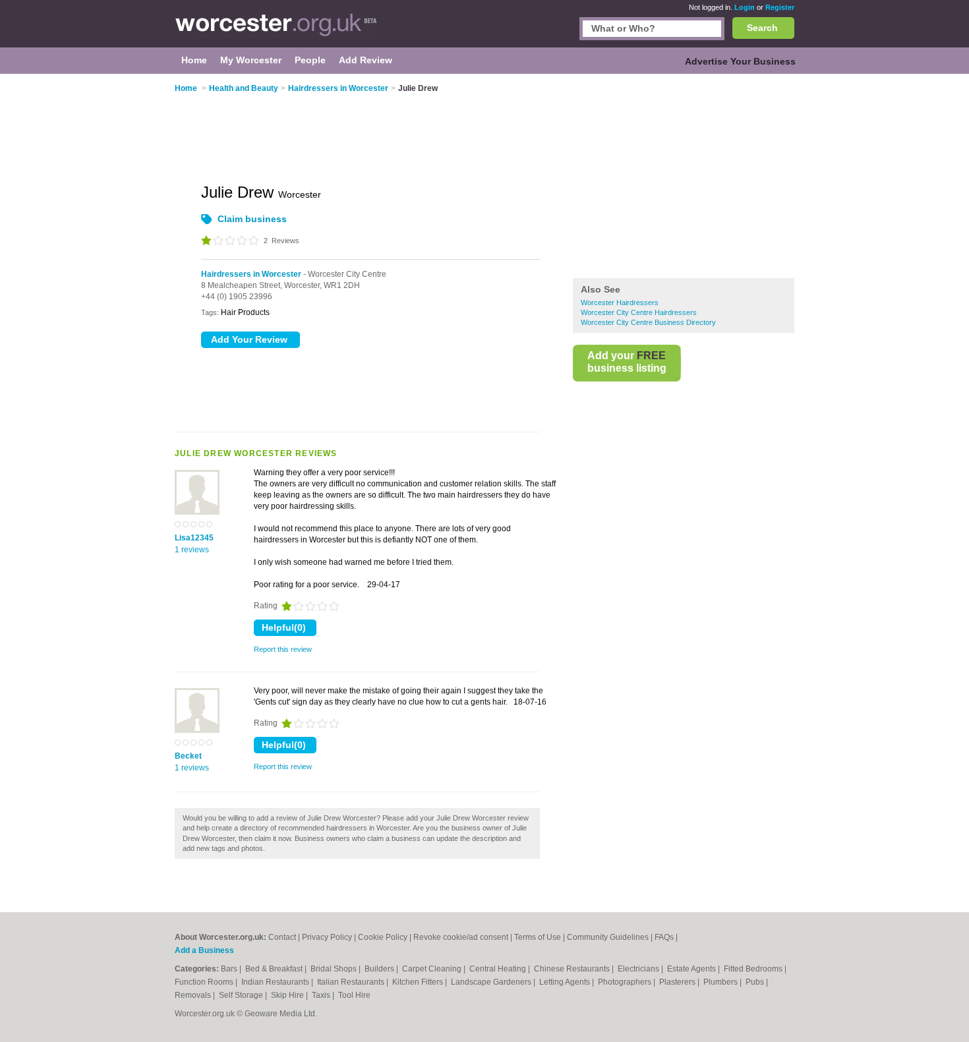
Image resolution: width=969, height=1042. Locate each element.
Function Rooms (205, 982)
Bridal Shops (334, 968)
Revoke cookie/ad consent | (463, 937)
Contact (282, 937)
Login (744, 7)
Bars (230, 968)
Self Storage (242, 995)
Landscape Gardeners (492, 982)
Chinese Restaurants (573, 968)
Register (779, 7)
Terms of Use (537, 937)
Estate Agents (692, 968)
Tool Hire (354, 995)
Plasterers (678, 982)
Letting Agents (565, 982)
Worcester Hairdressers (620, 302)
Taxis (322, 995)
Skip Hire (288, 995)
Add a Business (204, 950)
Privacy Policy (327, 937)
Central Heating (498, 968)
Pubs (756, 982)
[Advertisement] (683, 177)
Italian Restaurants (351, 982)
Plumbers (721, 982)
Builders (380, 968)
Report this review (283, 649)
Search (762, 27)
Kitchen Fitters (418, 982)
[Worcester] (276, 30)
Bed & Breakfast (275, 968)
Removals (194, 995)
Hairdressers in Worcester (251, 274)
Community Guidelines (608, 937)
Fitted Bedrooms (754, 968)
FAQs (664, 937)
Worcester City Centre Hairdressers (639, 312)
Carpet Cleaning (432, 968)
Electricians (639, 968)
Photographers (625, 982)
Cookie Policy (382, 937)
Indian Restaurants (276, 982)
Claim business (252, 219)
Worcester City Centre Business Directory (648, 322)
